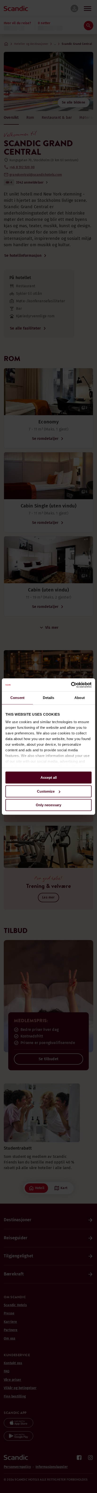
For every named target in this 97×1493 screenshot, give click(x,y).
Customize (46, 791)
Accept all (48, 777)
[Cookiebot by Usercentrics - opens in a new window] (71, 685)
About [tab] (79, 698)
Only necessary (48, 805)
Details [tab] (48, 698)
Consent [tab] (17, 698)
